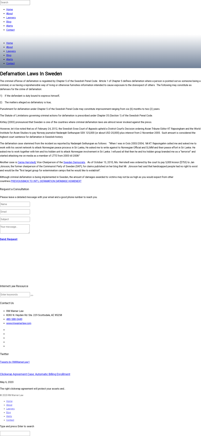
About (9, 13)
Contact (10, 29)
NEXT (78, 181)
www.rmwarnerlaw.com (18, 323)
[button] (32, 295)
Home (9, 9)
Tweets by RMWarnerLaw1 (15, 362)
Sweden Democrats (74, 162)
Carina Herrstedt (27, 162)
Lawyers (11, 17)
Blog (8, 21)
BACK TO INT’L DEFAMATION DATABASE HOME (49, 181)
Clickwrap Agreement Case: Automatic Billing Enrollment (35, 374)
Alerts (9, 25)
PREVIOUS (17, 181)
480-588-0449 (14, 319)
